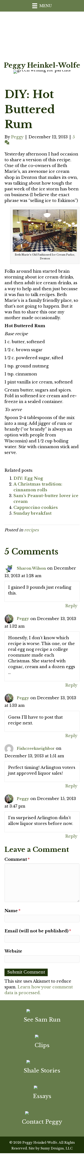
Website (13, 951)
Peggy (23, 618)
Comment (17, 859)
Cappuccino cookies (35, 507)
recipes (31, 530)
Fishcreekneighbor (36, 748)
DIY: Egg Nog (28, 478)
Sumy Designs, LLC (57, 1148)
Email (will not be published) (37, 931)
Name (12, 910)
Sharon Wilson (31, 568)
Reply (71, 605)
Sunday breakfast (32, 513)
